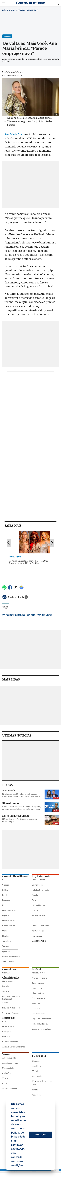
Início (5, 10)
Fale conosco (37, 936)
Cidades (5, 885)
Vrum (6, 1054)
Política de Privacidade (11, 956)
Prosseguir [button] (40, 1134)
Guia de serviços (38, 998)
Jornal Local (36, 1066)
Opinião (5, 931)
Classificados (11, 977)
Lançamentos (37, 988)
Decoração (36, 1008)
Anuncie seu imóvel (39, 978)
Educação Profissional (40, 926)
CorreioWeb (10, 969)
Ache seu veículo (9, 1058)
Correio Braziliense (15, 876)
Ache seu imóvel (38, 973)
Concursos (39, 940)
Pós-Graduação (38, 931)
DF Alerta (36, 1061)
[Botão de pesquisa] (57, 3)
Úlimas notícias (38, 993)
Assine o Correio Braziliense (13, 1047)
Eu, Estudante (41, 876)
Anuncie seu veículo (10, 1063)
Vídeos (5, 1078)
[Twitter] (16, 588)
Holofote (5, 936)
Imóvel (36, 969)
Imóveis (5, 986)
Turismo (5, 946)
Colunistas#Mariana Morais (24, 10)
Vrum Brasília (37, 1076)
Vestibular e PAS (38, 915)
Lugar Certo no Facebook (42, 1019)
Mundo (5, 905)
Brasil (4, 895)
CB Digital (6, 1031)
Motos (5, 1083)
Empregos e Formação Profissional (11, 997)
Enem (34, 900)
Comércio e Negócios (10, 1013)
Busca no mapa (38, 983)
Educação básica (38, 880)
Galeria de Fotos (38, 1013)
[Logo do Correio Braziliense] (30, 3)
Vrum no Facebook (9, 1088)
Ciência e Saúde (8, 926)
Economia (6, 900)
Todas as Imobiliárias (40, 1024)
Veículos (5, 991)
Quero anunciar (8, 981)
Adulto (5, 1003)
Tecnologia (6, 941)
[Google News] (21, 588)
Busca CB (6, 1036)
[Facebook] (10, 588)
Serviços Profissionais (11, 1008)
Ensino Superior (38, 885)
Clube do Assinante (10, 1042)
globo (32, 614)
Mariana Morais (16, 597)
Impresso (8, 1017)
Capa (4, 880)
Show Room (36, 1003)
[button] (24, 1165)
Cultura (35, 910)
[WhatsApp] (4, 588)
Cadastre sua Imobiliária (41, 1029)
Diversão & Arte (8, 910)
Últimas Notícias (38, 905)
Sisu (33, 920)
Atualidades (36, 1095)
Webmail (6, 973)
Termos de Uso (8, 962)
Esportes (6, 915)
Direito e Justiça (8, 920)
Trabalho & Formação (40, 890)
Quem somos (7, 951)
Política (5, 890)
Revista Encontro (43, 1081)
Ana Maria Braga (15, 134)
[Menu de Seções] (4, 3)
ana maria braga (14, 614)
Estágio (35, 895)
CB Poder (35, 1071)
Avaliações (6, 1073)
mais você (45, 614)
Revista (35, 1090)
